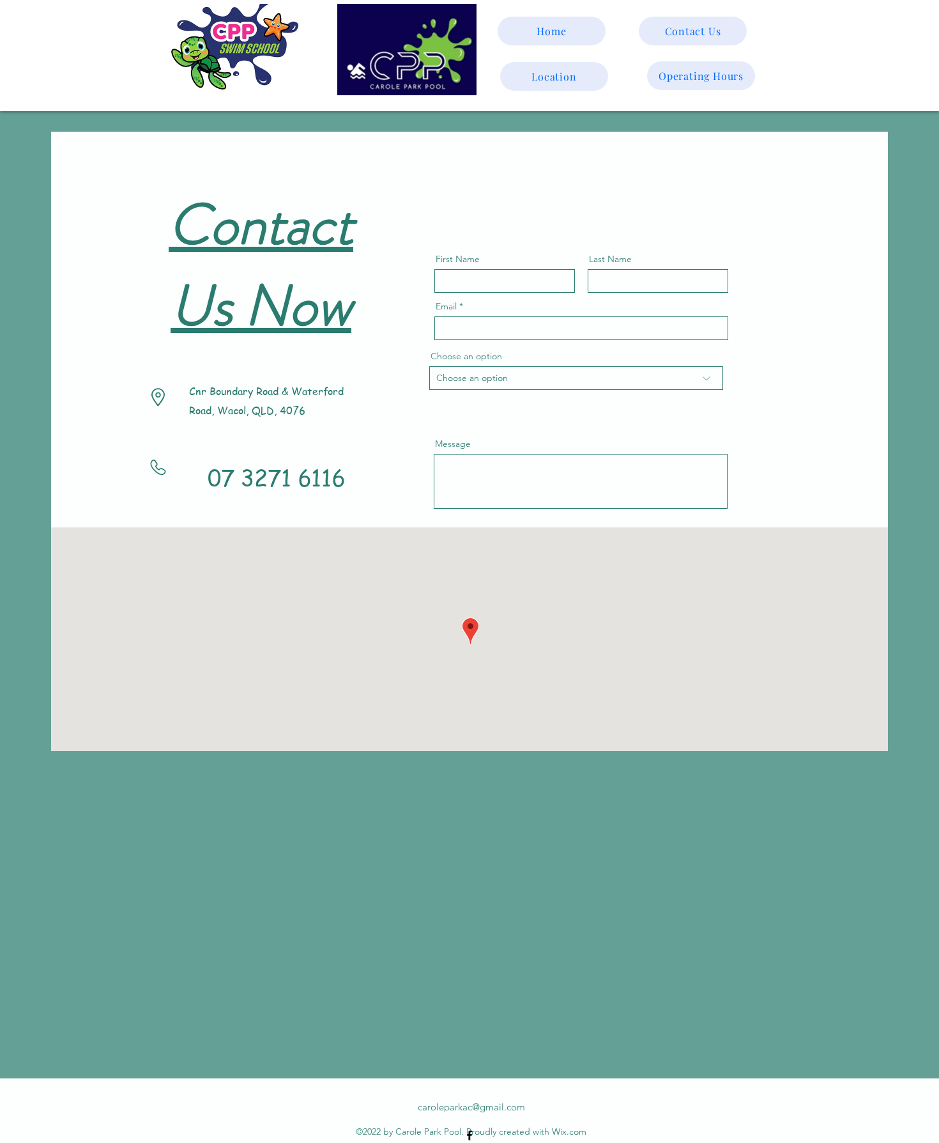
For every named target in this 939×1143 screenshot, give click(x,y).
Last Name (610, 258)
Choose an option (466, 356)
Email (446, 306)
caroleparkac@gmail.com (471, 1107)
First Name (458, 258)
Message (453, 443)
